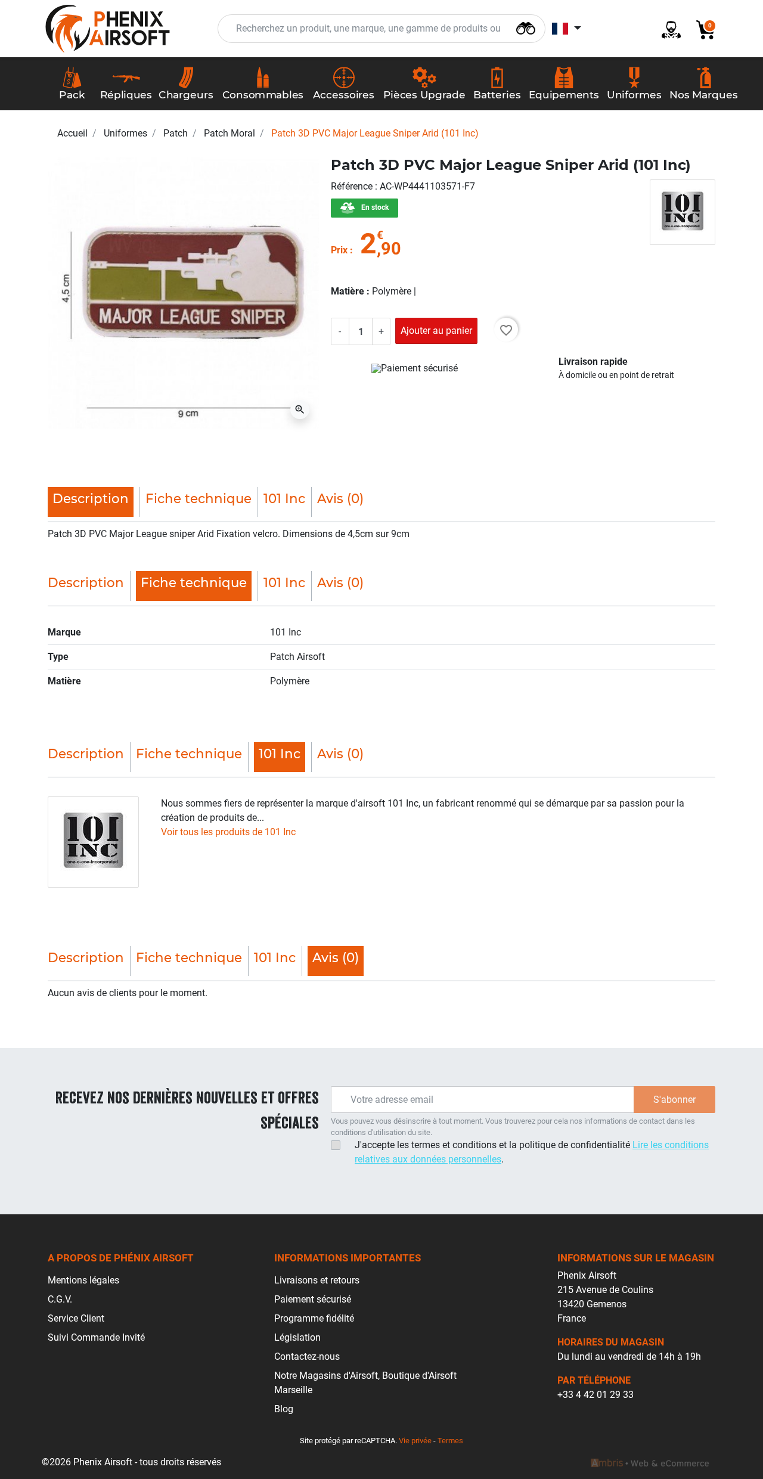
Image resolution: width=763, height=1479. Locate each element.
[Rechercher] (525, 27)
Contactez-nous (307, 1356)
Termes (450, 1440)
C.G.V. (60, 1299)
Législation (297, 1337)
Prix (339, 250)
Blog (283, 1409)
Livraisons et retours (316, 1280)
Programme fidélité (314, 1318)
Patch (175, 133)
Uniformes (125, 133)
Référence (353, 186)
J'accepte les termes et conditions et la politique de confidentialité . (532, 1152)
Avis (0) (340, 498)
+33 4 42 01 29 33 (595, 1394)
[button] (701, 29)
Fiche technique (198, 498)
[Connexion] (666, 29)
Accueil (72, 133)
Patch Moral (229, 133)
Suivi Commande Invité (96, 1337)
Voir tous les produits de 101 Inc (228, 832)
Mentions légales (83, 1280)
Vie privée (415, 1440)
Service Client (76, 1318)
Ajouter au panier (436, 330)
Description (86, 582)
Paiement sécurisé (312, 1299)
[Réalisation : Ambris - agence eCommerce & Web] (649, 1462)
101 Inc (284, 498)
